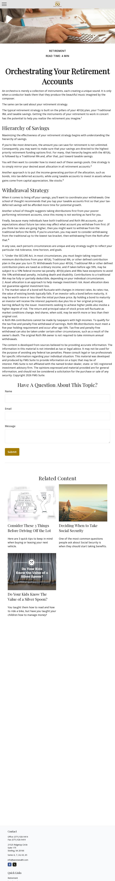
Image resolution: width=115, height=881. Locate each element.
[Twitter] (14, 864)
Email (8, 408)
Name (8, 391)
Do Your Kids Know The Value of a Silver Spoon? (27, 597)
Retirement (13, 878)
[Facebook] (10, 864)
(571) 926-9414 (21, 836)
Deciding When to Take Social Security (78, 528)
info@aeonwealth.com (18, 860)
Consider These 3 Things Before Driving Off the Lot (29, 528)
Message (10, 426)
